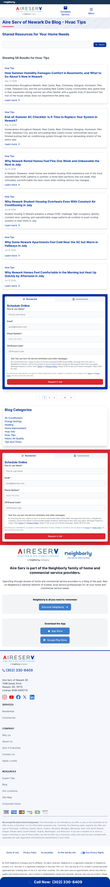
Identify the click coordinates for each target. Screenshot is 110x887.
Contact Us (8, 754)
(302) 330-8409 (19, 670)
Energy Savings (13, 421)
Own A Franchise (11, 747)
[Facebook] (18, 697)
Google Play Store (57, 640)
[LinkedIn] (32, 697)
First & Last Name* (16, 309)
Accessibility (47, 852)
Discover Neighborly (53, 607)
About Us (7, 741)
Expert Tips (8, 778)
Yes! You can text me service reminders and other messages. (39, 358)
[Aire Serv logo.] (38, 555)
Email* (10, 321)
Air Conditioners (14, 417)
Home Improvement (15, 428)
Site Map (7, 797)
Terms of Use (12, 852)
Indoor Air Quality (14, 438)
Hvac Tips (9, 68)
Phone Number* (14, 333)
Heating (9, 424)
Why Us (6, 735)
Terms (39, 366)
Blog (4, 784)
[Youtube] (11, 697)
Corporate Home (11, 803)
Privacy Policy (52, 366)
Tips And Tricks (13, 441)
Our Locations (9, 790)
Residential (31, 299)
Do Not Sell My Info (67, 852)
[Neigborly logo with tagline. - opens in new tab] (79, 555)
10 (65, 397)
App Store (57, 631)
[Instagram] (4, 697)
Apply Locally (9, 760)
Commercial (82, 299)
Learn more (11, 100)
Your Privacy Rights (94, 852)
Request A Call (55, 382)
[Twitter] (25, 697)
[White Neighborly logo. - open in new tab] (9, 2)
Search (102, 45)
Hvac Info (10, 431)
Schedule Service (65, 13)
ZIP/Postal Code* (15, 346)
